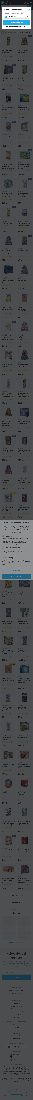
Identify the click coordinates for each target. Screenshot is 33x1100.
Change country (16, 22)
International (12, 16)
